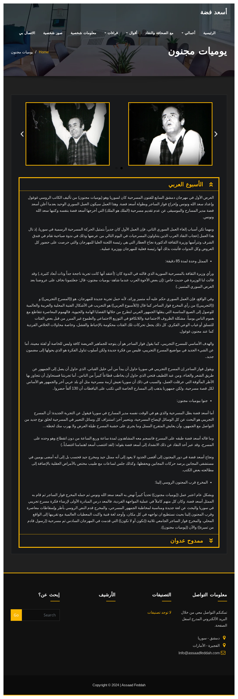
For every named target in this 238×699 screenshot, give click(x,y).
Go (16, 615)
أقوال (132, 33)
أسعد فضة (213, 12)
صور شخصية (53, 33)
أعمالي (189, 33)
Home (44, 52)
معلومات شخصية (83, 33)
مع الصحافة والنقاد (159, 33)
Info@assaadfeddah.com (199, 653)
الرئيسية (209, 33)
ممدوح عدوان (186, 540)
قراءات (112, 33)
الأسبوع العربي (186, 184)
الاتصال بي (27, 33)
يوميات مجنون (22, 52)
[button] (22, 134)
